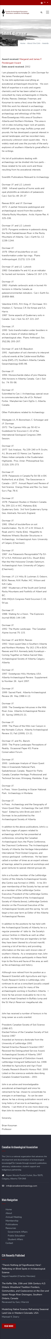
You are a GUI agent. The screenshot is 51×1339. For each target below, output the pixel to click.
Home (22, 43)
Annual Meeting (14, 1217)
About (9, 1213)
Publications (12, 1224)
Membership (12, 1220)
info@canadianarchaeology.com (21, 1186)
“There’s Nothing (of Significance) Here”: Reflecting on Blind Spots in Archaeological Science (23, 1269)
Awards (45, 43)
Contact (9, 1243)
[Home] (15, 12)
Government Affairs (17, 1231)
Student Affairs (15, 1239)
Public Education (16, 1235)
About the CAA (33, 43)
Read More (8, 1326)
